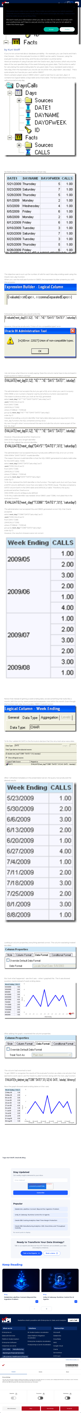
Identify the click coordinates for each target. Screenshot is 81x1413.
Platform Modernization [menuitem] (10, 1339)
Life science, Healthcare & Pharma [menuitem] (15, 1356)
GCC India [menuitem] (6, 1349)
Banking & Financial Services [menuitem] (13, 1353)
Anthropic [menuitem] (57, 1356)
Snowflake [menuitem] (57, 1339)
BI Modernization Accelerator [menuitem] (38, 1332)
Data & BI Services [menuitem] (8, 1336)
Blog (23, 1158)
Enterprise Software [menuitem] (9, 1342)
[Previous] (34, 1309)
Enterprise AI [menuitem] (7, 1332)
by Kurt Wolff (12, 49)
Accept (51, 29)
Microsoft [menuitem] (56, 1332)
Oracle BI (18, 1158)
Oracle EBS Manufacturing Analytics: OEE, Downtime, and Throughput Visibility (40, 1227)
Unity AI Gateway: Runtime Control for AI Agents (32, 1215)
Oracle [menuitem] (55, 1349)
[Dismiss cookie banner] (74, 7)
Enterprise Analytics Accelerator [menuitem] (39, 1341)
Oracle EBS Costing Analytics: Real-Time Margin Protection (36, 1220)
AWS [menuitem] (55, 1342)
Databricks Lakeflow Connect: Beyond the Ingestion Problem (37, 1209)
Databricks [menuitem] (57, 1336)
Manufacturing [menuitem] (18, 1349)
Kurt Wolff (10, 1158)
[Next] (46, 1309)
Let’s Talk (73, 1320)
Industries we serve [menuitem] (9, 1346)
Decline (67, 29)
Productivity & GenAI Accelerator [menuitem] (39, 1345)
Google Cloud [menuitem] (58, 1346)
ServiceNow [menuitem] (57, 1353)
